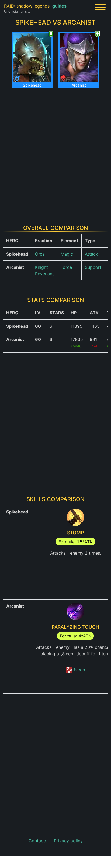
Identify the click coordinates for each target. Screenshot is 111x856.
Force (66, 267)
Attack (91, 254)
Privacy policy (68, 840)
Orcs (39, 254)
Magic (67, 254)
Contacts (38, 840)
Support (93, 267)
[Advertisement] (55, 153)
